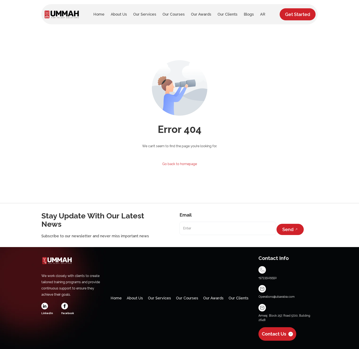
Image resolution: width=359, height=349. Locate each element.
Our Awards (213, 298)
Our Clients (238, 298)
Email (186, 215)
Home (116, 298)
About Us (135, 298)
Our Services (159, 298)
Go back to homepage (179, 164)
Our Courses (187, 298)
